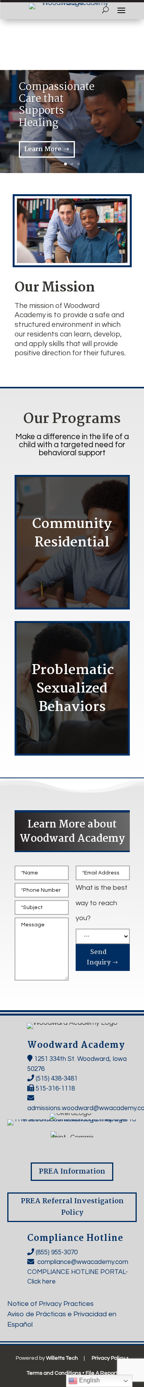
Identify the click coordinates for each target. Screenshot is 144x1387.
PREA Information (72, 1171)
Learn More (42, 149)
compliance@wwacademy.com (82, 1262)
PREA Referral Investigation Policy (72, 1207)
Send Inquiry (99, 957)
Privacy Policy (108, 1358)
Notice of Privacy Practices (50, 1303)
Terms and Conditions (53, 1373)
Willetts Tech (62, 1358)
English (89, 1380)
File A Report (102, 1373)
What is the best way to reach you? (101, 903)
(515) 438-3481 (57, 1078)
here (49, 1281)
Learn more (68, 564)
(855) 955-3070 (57, 1252)
